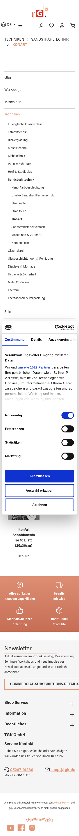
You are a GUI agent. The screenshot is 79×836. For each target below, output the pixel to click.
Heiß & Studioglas (20, 172)
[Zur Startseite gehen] (39, 12)
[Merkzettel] (51, 25)
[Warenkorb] (72, 25)
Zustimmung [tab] (15, 339)
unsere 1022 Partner (34, 367)
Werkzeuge (12, 90)
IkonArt (16, 219)
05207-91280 (21, 770)
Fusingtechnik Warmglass (25, 124)
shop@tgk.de (62, 770)
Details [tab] (36, 339)
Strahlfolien (18, 211)
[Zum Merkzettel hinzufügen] (31, 516)
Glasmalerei (15, 251)
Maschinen (12, 102)
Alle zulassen (39, 476)
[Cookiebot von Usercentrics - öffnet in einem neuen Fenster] (56, 327)
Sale (7, 312)
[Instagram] (32, 830)
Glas (7, 77)
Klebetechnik (16, 156)
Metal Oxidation (18, 282)
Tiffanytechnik (17, 132)
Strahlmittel (18, 203)
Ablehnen (39, 505)
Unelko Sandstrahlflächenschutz (32, 195)
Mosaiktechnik (17, 148)
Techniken (12, 114)
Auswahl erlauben (39, 490)
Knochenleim (20, 243)
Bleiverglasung (18, 140)
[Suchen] (41, 25)
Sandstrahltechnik (21, 180)
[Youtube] (10, 830)
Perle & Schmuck (19, 164)
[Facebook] (21, 830)
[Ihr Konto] (62, 25)
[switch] (67, 428)
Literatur (13, 290)
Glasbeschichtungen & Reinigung (30, 259)
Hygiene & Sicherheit (22, 274)
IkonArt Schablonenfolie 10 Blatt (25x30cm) (24, 538)
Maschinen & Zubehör (26, 235)
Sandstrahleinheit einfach (28, 227)
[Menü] (20, 25)
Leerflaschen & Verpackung (26, 298)
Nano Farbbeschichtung (27, 187)
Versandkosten (62, 803)
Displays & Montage (21, 266)
